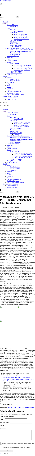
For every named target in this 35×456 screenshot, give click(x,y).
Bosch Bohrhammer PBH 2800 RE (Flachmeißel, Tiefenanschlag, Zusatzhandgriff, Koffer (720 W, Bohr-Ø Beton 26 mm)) (18, 379)
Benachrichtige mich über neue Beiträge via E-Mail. (16, 447)
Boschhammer (22, 407)
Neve (1, 454)
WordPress (15, 454)
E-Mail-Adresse (5, 422)
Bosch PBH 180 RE (12, 407)
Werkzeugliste (30, 407)
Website (2, 425)
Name (2, 419)
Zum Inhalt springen (5, 0)
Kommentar (3, 428)
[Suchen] (0, 15)
